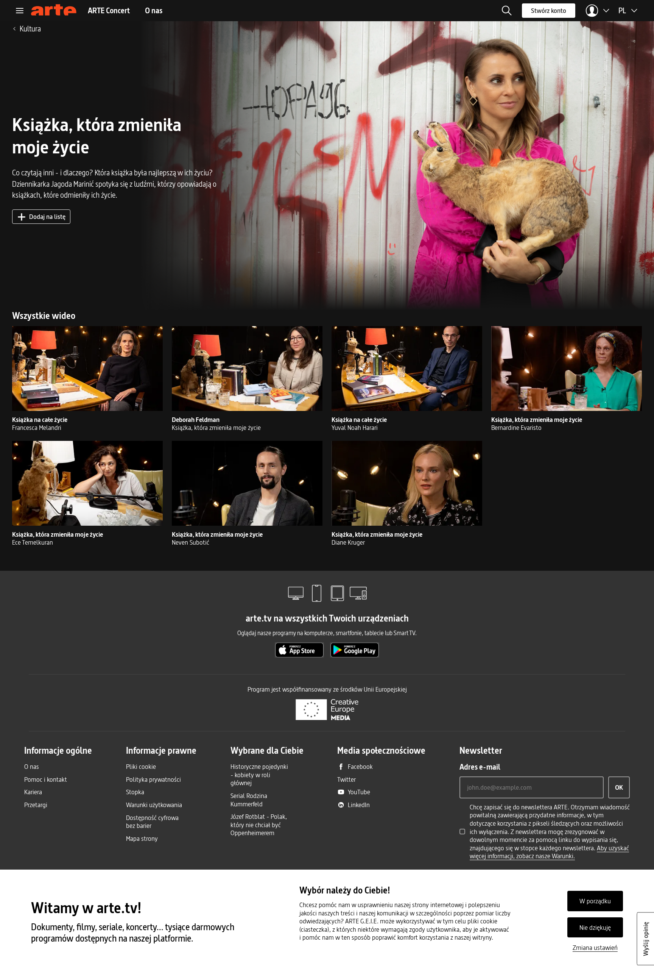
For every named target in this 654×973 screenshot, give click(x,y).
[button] (506, 11)
